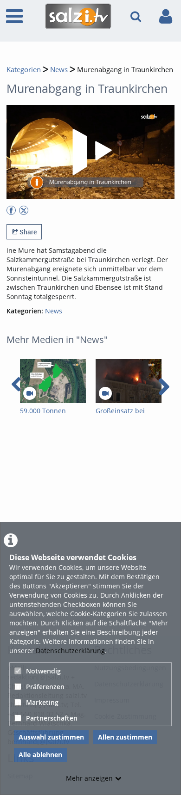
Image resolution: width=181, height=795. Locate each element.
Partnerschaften (52, 718)
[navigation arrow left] (16, 384)
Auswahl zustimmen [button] (51, 737)
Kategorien (23, 69)
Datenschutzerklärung (70, 650)
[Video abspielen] (90, 152)
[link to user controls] (165, 16)
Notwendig (43, 671)
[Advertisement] (90, 520)
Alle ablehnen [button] (40, 754)
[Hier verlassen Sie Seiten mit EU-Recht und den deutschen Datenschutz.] (11, 210)
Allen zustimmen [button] (125, 737)
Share (27, 231)
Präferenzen (45, 686)
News (59, 69)
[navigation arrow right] (163, 387)
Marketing (42, 702)
